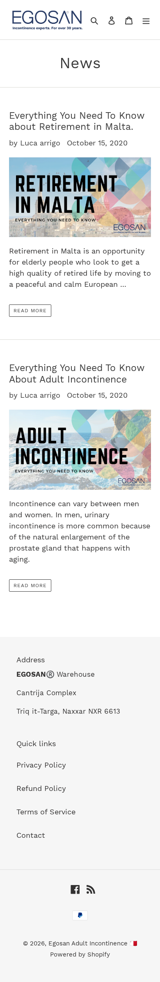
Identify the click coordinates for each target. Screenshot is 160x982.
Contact (30, 835)
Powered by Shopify (80, 954)
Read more (30, 311)
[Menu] (146, 20)
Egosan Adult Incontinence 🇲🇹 (92, 943)
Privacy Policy (41, 765)
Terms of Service (45, 811)
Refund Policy (41, 788)
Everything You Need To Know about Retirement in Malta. (76, 121)
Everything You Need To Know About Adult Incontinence (76, 373)
